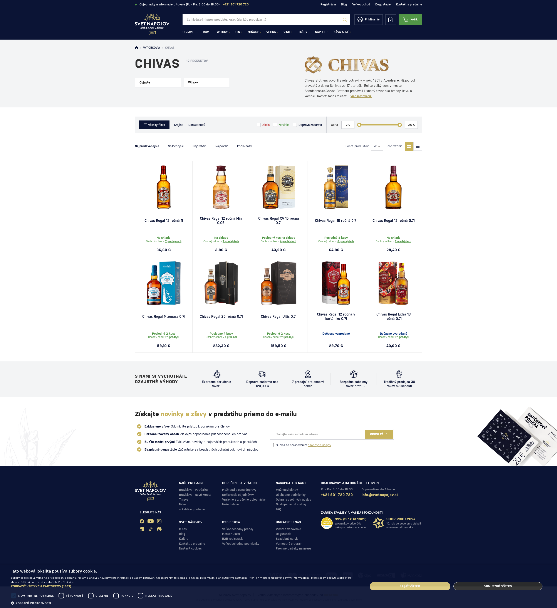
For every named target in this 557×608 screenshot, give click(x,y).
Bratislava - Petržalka (193, 489)
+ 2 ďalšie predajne (192, 509)
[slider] (359, 125)
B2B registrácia (232, 538)
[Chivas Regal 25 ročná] (221, 283)
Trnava (183, 499)
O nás (183, 529)
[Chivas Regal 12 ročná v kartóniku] (336, 283)
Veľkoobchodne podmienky (240, 543)
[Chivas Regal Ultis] (278, 283)
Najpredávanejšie (147, 146)
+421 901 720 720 (337, 495)
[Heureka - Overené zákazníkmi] (327, 523)
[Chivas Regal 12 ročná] (393, 187)
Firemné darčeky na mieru (293, 548)
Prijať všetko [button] (410, 586)
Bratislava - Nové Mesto (195, 494)
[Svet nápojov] (136, 48)
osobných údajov (319, 445)
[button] (184, 586)
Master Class (231, 534)
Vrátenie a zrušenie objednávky (243, 499)
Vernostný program (289, 543)
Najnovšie (221, 146)
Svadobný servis (287, 538)
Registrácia (328, 4)
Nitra (182, 504)
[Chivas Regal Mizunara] (163, 283)
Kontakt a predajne (409, 4)
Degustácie (383, 4)
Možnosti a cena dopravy (239, 489)
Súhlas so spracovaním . (304, 445)
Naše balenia (230, 504)
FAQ (278, 509)
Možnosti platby (287, 489)
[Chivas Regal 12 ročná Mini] (221, 187)
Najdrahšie (200, 146)
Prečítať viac (66, 582)
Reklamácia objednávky (238, 494)
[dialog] (278, 586)
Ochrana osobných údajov (293, 499)
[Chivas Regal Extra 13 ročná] (393, 283)
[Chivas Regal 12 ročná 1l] (163, 187)
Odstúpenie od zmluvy (291, 504)
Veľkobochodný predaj (237, 529)
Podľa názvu (245, 146)
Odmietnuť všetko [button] (498, 586)
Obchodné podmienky (290, 494)
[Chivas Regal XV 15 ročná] (278, 187)
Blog (344, 4)
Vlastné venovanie (288, 529)
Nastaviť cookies (190, 548)
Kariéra (183, 538)
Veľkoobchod (361, 4)
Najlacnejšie (176, 146)
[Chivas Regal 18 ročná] (336, 187)
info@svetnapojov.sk (380, 495)
